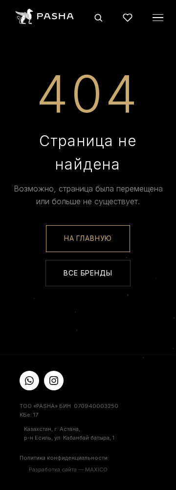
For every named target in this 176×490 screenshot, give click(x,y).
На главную (88, 238)
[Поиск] (98, 17)
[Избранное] (127, 17)
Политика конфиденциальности (64, 457)
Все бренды (88, 273)
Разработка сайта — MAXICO (68, 469)
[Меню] (158, 17)
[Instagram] (54, 380)
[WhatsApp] (29, 380)
